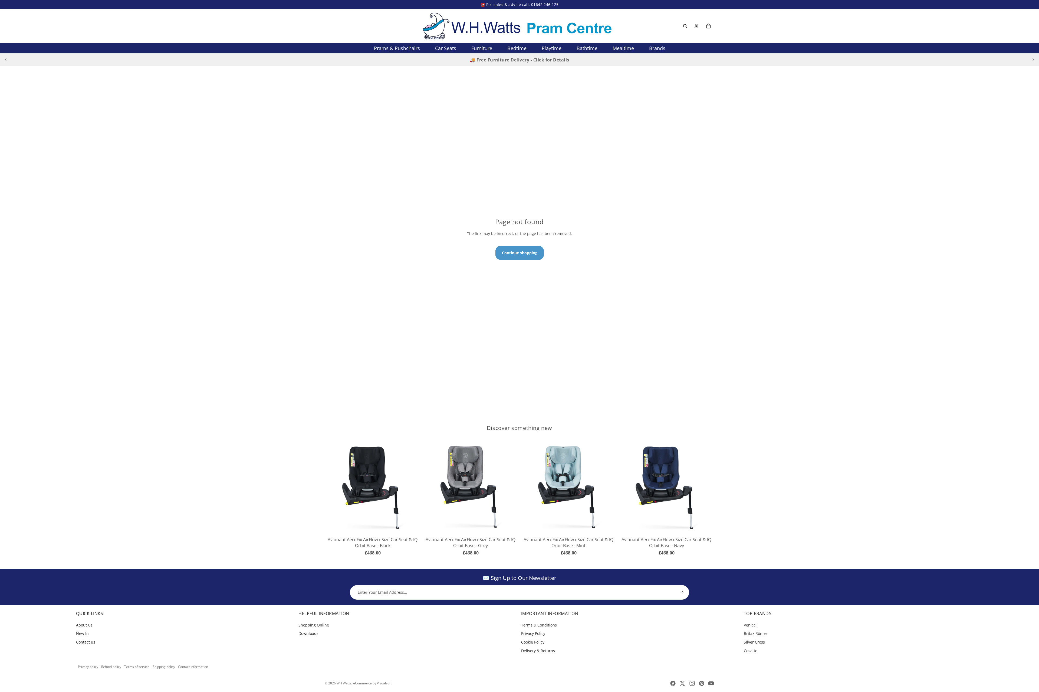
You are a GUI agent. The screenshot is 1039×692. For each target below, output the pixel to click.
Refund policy (111, 666)
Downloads (308, 633)
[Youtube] (711, 683)
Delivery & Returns (538, 650)
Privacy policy (88, 666)
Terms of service (136, 666)
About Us (84, 625)
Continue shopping (519, 252)
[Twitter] (682, 683)
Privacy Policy (533, 633)
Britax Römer (755, 633)
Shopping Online (313, 625)
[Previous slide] (6, 60)
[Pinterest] (701, 683)
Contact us (85, 642)
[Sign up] (682, 592)
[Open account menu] (696, 26)
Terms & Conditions (539, 625)
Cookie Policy (532, 642)
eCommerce (362, 683)
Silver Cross (754, 642)
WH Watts (344, 683)
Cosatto (750, 650)
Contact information (193, 666)
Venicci (750, 625)
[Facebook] (673, 683)
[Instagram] (692, 683)
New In (82, 633)
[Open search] (685, 26)
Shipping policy (164, 666)
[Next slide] (1033, 60)
